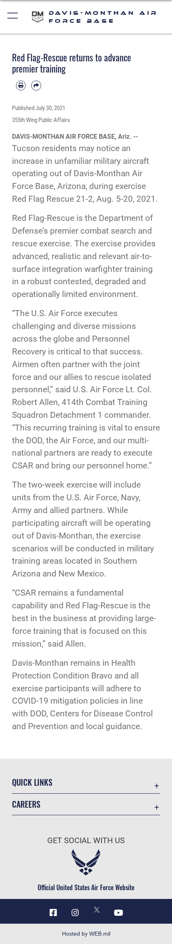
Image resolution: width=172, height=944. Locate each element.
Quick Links (32, 782)
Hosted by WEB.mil (86, 933)
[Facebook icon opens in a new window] (53, 913)
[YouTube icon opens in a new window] (119, 913)
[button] (13, 17)
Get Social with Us (86, 840)
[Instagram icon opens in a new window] (75, 913)
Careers (26, 804)
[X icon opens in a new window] (97, 910)
